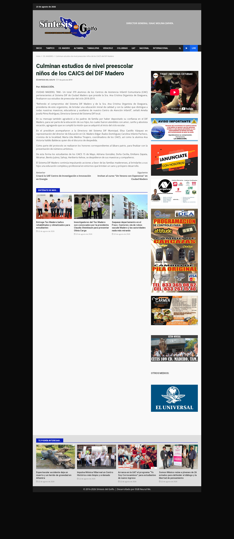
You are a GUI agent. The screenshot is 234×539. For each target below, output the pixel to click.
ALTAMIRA (78, 48)
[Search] (180, 48)
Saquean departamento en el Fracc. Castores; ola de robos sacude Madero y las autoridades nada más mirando (130, 207)
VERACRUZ (108, 48)
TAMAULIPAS (93, 48)
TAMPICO (50, 48)
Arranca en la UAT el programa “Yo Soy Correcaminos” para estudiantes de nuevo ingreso (137, 457)
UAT (133, 48)
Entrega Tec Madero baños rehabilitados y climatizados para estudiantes (54, 207)
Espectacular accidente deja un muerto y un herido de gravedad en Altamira (55, 457)
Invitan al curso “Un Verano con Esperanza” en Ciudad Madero (123, 176)
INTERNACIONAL (160, 48)
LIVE (194, 48)
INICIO (39, 48)
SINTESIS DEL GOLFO (46, 80)
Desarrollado (123, 489)
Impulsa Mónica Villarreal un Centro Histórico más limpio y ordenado (96, 457)
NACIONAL (144, 48)
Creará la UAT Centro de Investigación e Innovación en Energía (63, 176)
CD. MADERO (64, 48)
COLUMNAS (122, 48)
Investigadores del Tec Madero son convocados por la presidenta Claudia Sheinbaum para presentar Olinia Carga (92, 207)
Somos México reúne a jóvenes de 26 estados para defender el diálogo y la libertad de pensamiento (178, 457)
